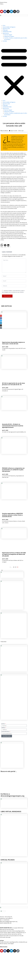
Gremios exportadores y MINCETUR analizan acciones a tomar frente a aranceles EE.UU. (12, 515)
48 (13, 567)
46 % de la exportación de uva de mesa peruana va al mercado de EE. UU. (13, 383)
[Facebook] (1, 318)
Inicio (4, 25)
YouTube (5, 41)
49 (15, 567)
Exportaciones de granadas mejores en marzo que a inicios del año (13, 343)
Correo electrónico (5, 731)
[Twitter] (1, 321)
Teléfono (3, 727)
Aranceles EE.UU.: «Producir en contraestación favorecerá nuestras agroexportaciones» (12, 425)
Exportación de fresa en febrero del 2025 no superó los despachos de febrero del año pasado (14, 554)
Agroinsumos (6, 33)
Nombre (3, 723)
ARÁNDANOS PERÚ (7, 31)
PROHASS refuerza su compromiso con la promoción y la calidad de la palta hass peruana (13, 469)
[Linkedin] (1, 323)
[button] (14, 71)
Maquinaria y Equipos (9, 36)
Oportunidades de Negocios (9, 27)
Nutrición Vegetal (8, 34)
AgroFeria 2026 (6, 28)
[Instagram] (1, 325)
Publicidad (5, 30)
